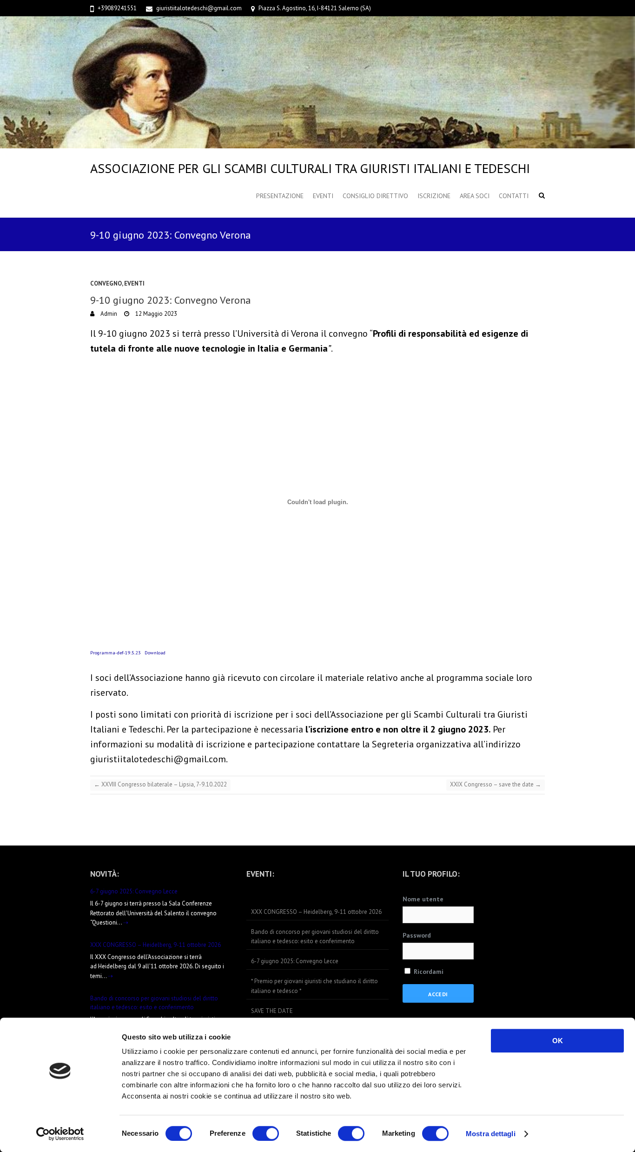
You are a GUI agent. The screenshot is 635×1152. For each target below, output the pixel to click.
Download (155, 652)
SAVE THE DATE (272, 1011)
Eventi (323, 196)
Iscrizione (433, 196)
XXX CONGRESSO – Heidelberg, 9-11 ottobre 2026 (155, 945)
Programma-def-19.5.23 (115, 652)
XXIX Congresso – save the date (495, 784)
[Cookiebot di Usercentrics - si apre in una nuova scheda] (60, 1134)
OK (557, 1041)
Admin (108, 314)
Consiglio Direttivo (375, 196)
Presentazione (280, 196)
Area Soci (474, 196)
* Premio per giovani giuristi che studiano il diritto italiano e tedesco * (314, 986)
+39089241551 (117, 8)
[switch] (265, 1133)
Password (417, 935)
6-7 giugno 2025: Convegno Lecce (134, 891)
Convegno (106, 283)
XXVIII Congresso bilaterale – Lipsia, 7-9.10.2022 (160, 784)
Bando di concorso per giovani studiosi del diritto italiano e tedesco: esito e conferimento (315, 937)
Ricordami (427, 971)
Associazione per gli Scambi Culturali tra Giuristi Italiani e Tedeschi (310, 168)
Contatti (514, 196)
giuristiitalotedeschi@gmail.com (199, 8)
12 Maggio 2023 (155, 314)
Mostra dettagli (491, 1134)
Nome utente (423, 899)
